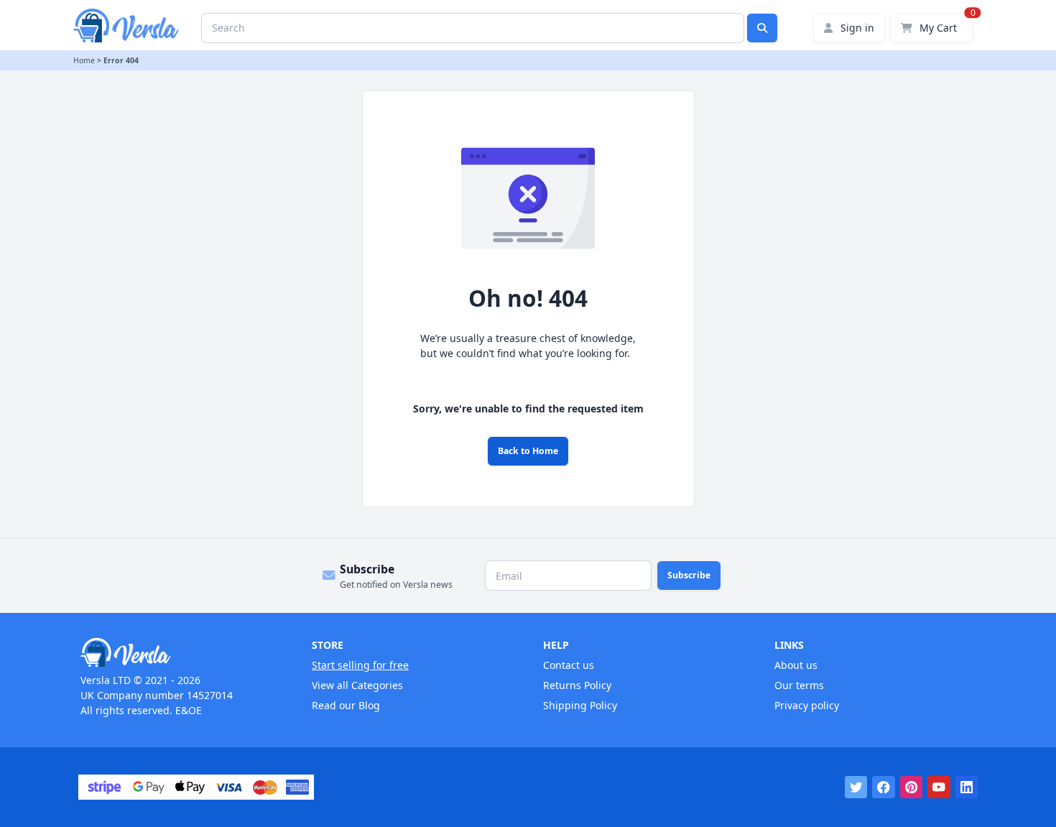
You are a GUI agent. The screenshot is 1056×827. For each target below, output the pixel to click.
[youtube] (938, 787)
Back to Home (528, 451)
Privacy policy (806, 705)
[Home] (181, 652)
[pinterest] (911, 787)
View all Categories (357, 685)
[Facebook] (883, 787)
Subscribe (688, 575)
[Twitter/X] (856, 787)
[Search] (762, 28)
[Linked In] (966, 787)
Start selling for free (360, 665)
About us (796, 665)
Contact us (568, 665)
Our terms (799, 685)
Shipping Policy (580, 705)
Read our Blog (346, 705)
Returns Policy (577, 685)
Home (84, 60)
